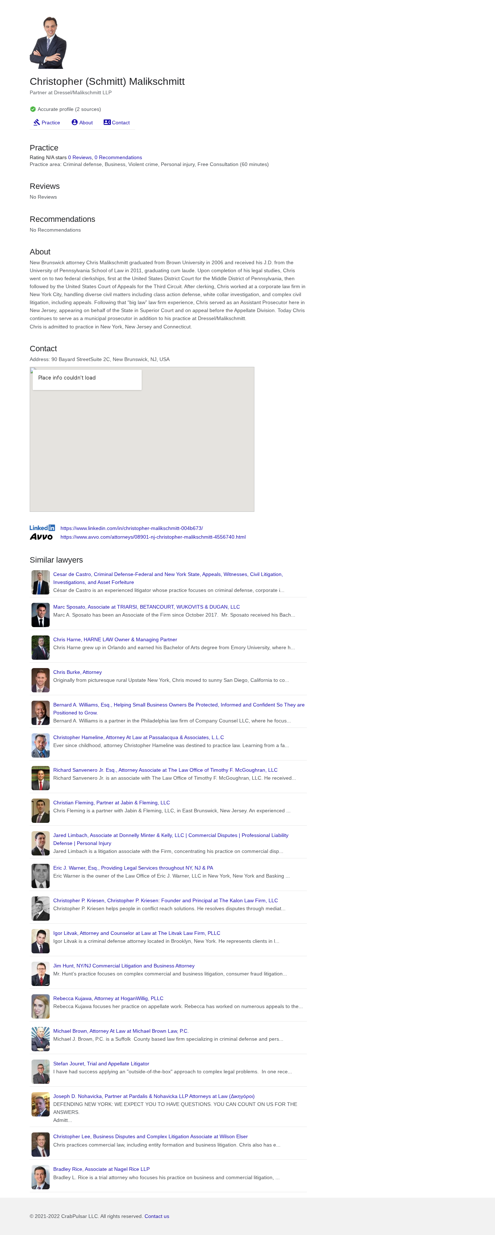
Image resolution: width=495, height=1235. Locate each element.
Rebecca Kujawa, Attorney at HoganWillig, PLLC (108, 998)
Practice (51, 122)
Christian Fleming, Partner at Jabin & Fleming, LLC (111, 802)
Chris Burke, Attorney (77, 672)
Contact (121, 122)
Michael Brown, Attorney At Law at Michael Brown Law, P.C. (121, 1031)
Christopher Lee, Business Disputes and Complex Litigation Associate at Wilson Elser (150, 1136)
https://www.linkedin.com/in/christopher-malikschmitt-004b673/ (132, 528)
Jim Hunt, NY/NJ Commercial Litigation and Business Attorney (124, 966)
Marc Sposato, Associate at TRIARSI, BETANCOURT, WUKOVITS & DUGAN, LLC (146, 607)
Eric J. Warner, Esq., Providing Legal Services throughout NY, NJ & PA (133, 868)
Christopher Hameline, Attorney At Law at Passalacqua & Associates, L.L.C (138, 737)
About (86, 122)
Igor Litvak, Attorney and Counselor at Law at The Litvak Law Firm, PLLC (136, 933)
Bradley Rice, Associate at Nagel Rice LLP (101, 1169)
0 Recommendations (118, 157)
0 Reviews (80, 157)
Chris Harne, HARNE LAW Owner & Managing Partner (115, 639)
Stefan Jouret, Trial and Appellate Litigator (101, 1063)
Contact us (157, 1216)
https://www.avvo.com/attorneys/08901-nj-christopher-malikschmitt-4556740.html (153, 537)
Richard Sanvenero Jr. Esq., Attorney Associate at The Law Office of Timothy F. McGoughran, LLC (165, 770)
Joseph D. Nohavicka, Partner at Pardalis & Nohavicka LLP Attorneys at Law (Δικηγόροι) (154, 1096)
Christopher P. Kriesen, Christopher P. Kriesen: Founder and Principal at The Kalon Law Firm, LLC (165, 900)
